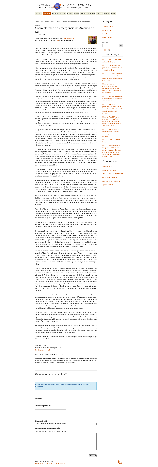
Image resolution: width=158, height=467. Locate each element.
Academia (91, 13)
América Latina (55, 21)
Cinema (99, 13)
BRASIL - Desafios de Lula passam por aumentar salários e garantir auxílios (112, 68)
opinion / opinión (107, 185)
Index (113, 13)
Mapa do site (39, 463)
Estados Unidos (107, 30)
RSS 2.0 (62, 463)
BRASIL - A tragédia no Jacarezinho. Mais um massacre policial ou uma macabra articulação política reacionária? (111, 88)
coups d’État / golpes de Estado (112, 174)
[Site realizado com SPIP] (120, 462)
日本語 (76, 13)
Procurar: (105, 42)
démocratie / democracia (110, 177)
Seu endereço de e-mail (43, 406)
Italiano (69, 13)
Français (55, 13)
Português (46, 13)
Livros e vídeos (107, 37)
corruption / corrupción (109, 170)
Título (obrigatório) (41, 421)
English (62, 13)
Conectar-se (48, 463)
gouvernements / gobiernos (111, 181)
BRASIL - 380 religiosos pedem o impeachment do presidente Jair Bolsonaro (112, 99)
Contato (56, 463)
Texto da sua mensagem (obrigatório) (48, 428)
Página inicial (39, 21)
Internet (106, 13)
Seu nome (38, 398)
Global (104, 34)
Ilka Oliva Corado (69, 38)
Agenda (83, 13)
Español (38, 13)
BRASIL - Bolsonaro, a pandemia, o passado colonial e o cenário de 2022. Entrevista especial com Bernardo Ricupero (112, 109)
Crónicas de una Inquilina (43, 350)
